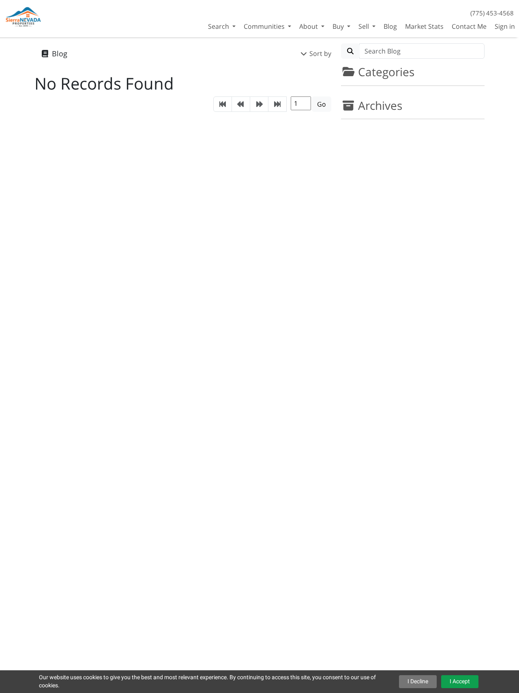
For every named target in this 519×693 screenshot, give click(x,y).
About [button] (309, 26)
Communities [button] (265, 26)
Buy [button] (338, 26)
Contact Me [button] (469, 26)
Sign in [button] (505, 26)
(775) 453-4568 (492, 13)
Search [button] (219, 26)
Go (321, 104)
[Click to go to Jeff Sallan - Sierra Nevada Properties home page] (24, 17)
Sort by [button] (319, 53)
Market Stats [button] (424, 26)
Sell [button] (364, 26)
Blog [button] (390, 26)
